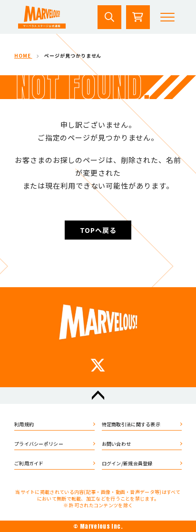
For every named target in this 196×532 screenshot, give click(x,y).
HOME (23, 55)
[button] (167, 17)
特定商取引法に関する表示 (131, 424)
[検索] (109, 17)
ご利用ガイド (29, 463)
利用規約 (24, 424)
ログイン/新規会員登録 (127, 463)
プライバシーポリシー (38, 443)
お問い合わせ (116, 443)
